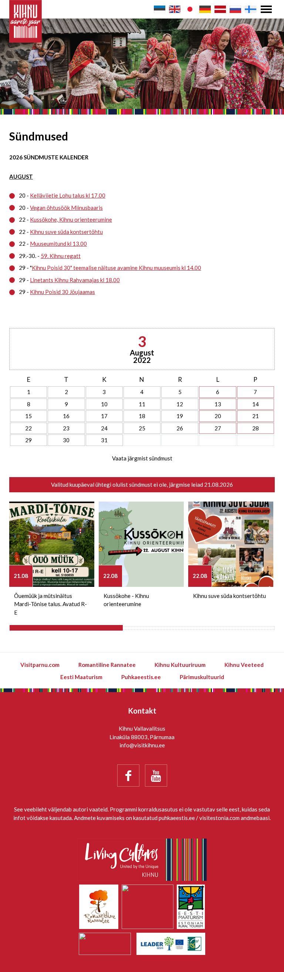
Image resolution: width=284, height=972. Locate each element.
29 (28, 440)
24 (104, 428)
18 (142, 416)
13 (217, 404)
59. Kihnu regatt (61, 255)
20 (217, 416)
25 (142, 428)
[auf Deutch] (205, 9)
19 (179, 416)
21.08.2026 (218, 484)
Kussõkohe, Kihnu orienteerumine (71, 219)
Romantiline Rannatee (107, 664)
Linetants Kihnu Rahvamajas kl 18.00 (75, 280)
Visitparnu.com (40, 664)
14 (255, 404)
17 (104, 416)
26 (179, 428)
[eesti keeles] (159, 9)
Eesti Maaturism (81, 677)
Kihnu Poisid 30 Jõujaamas (62, 291)
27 (217, 428)
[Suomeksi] (250, 9)
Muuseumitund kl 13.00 (58, 243)
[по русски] (235, 9)
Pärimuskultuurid (202, 677)
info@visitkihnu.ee (142, 745)
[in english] (174, 9)
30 (66, 440)
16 (66, 416)
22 (28, 428)
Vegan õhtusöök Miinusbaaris (66, 207)
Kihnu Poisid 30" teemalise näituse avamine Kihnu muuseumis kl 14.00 (116, 267)
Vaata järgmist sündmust (142, 458)
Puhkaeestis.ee (141, 677)
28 (255, 428)
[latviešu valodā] (220, 9)
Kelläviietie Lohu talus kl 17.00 (67, 195)
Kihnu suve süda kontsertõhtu (66, 231)
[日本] (190, 9)
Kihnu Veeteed (244, 664)
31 (104, 440)
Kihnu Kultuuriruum (180, 664)
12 (179, 404)
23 (66, 428)
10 (104, 404)
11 (142, 404)
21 (255, 416)
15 (28, 416)
